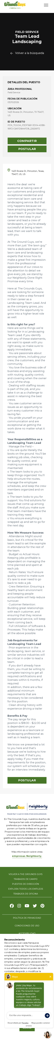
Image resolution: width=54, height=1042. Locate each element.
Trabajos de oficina (25, 893)
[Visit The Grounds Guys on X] (34, 906)
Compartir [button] (27, 141)
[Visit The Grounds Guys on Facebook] (11, 906)
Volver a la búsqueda (29, 53)
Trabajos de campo (25, 879)
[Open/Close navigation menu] (46, 5)
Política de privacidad (27, 918)
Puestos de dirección (25, 884)
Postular (27, 149)
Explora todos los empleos (25, 889)
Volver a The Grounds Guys (25, 874)
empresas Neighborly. (27, 856)
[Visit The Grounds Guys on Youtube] (27, 906)
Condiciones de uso (27, 925)
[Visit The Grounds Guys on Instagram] (19, 906)
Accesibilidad (27, 933)
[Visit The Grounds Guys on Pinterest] (42, 906)
